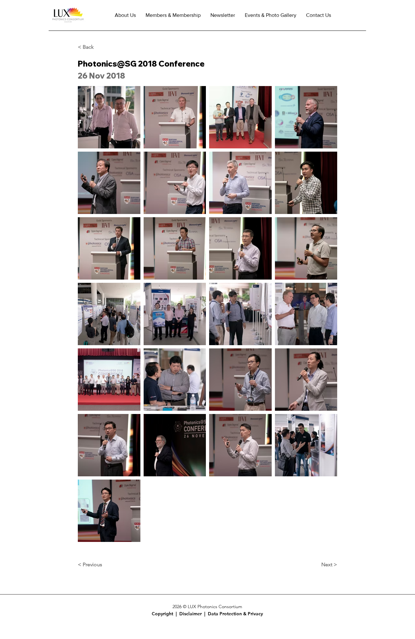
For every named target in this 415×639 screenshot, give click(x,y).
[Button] (166, 614)
